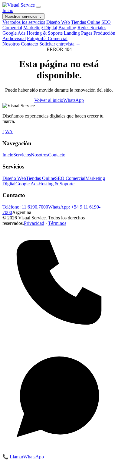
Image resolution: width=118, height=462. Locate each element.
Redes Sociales (91, 27)
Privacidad (34, 223)
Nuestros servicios (23, 16)
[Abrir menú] (38, 7)
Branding (67, 27)
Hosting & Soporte (45, 33)
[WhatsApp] (59, 451)
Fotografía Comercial (47, 38)
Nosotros (11, 43)
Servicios (22, 154)
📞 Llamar (12, 456)
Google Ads (13, 33)
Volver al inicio (48, 100)
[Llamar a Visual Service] (59, 337)
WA (9, 131)
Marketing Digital (40, 27)
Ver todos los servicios (23, 22)
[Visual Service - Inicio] (18, 5)
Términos (57, 223)
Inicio (7, 10)
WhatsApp (73, 100)
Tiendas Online (85, 22)
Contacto (29, 43)
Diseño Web (58, 22)
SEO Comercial (70, 178)
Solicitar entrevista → (59, 43)
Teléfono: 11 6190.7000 (25, 206)
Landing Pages (78, 33)
